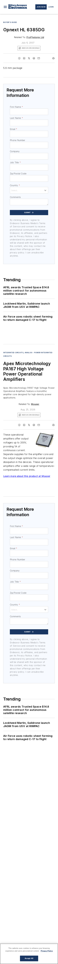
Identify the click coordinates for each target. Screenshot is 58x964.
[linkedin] (24, 58)
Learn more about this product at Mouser (26, 476)
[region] (29, 954)
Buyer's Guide (10, 22)
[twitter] (29, 58)
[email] (38, 58)
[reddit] (34, 58)
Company (15, 151)
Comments (15, 197)
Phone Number (17, 140)
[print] (53, 58)
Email (13, 129)
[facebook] (19, 58)
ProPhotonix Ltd (35, 37)
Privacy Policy (47, 951)
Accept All (29, 958)
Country (15, 185)
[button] (5, 7)
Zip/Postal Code (18, 173)
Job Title (15, 162)
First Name (16, 107)
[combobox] (29, 190)
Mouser (35, 404)
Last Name (16, 118)
